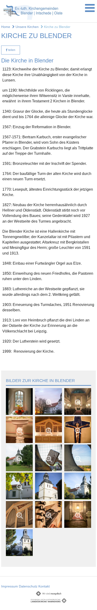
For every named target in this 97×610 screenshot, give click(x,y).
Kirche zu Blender (56, 27)
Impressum (9, 586)
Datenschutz (28, 586)
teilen (11, 50)
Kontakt (44, 586)
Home (5, 27)
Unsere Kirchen (27, 27)
